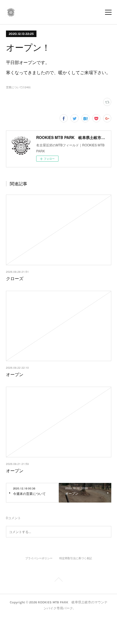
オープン (14, 374)
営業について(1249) (18, 87)
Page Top (58, 580)
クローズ (14, 278)
